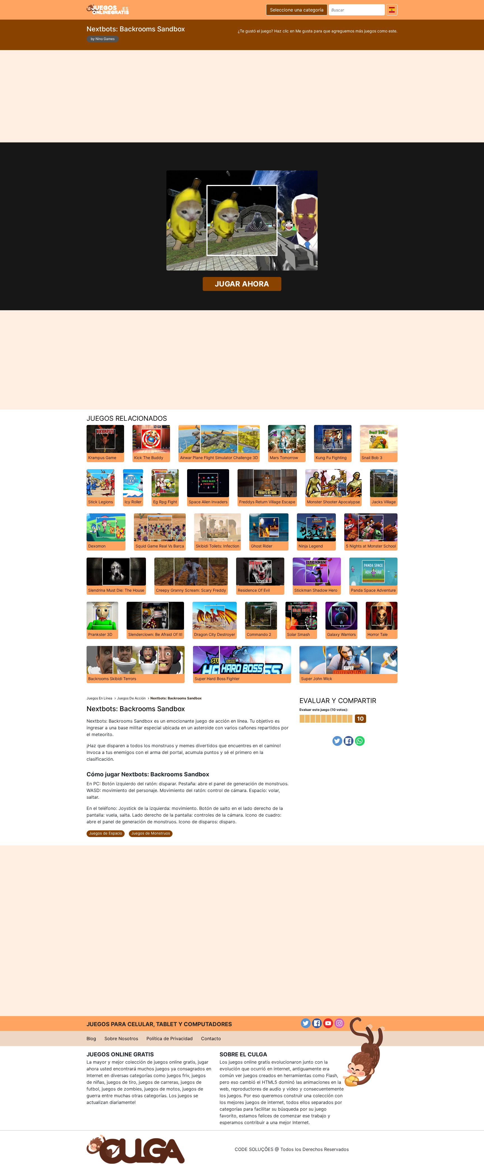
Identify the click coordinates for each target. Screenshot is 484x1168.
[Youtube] (328, 1023)
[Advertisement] (242, 96)
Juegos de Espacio (105, 833)
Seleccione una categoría (297, 10)
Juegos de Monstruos (150, 833)
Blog (91, 1038)
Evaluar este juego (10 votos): (323, 710)
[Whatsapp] (360, 741)
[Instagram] (339, 1023)
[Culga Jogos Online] (136, 1148)
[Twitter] (337, 741)
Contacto (211, 1038)
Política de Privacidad (169, 1038)
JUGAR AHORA (242, 283)
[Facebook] (348, 741)
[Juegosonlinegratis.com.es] (108, 9)
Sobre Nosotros (121, 1038)
